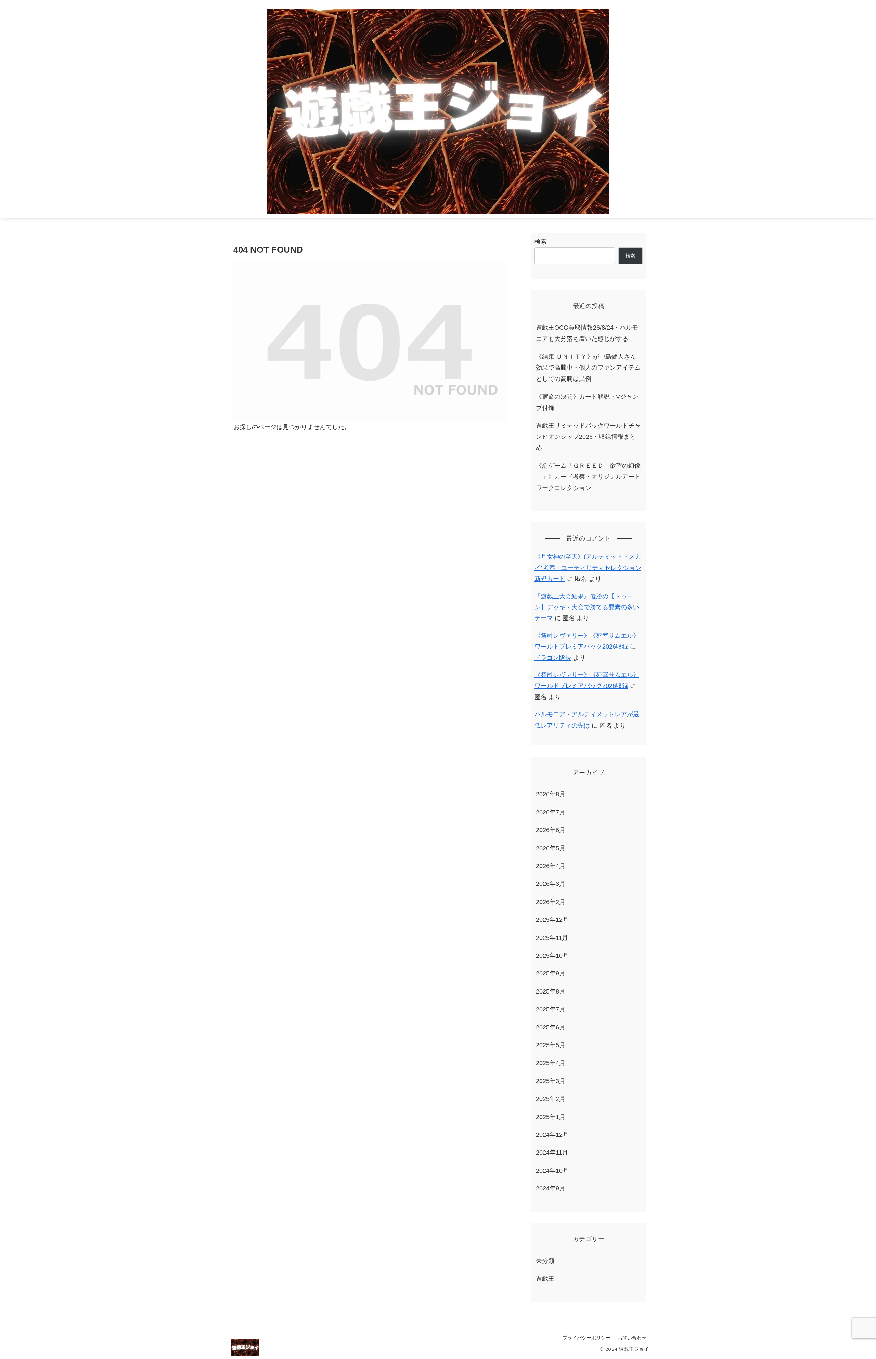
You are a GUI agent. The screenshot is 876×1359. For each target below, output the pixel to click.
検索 (540, 241)
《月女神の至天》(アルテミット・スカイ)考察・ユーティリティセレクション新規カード (587, 567)
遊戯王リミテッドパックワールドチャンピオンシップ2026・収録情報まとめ (588, 436)
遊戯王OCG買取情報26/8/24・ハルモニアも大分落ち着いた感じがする (587, 333)
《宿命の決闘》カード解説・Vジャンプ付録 (587, 402)
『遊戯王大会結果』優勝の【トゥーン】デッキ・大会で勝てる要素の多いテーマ (586, 607)
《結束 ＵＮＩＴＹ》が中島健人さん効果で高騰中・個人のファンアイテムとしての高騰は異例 (588, 367)
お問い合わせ (632, 1338)
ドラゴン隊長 (552, 657)
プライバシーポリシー (586, 1338)
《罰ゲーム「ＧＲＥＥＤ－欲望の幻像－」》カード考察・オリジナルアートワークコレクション (588, 476)
